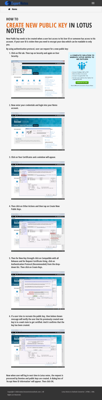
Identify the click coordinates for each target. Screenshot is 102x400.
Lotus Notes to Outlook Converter (73, 392)
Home (14, 9)
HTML (88, 392)
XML (93, 392)
